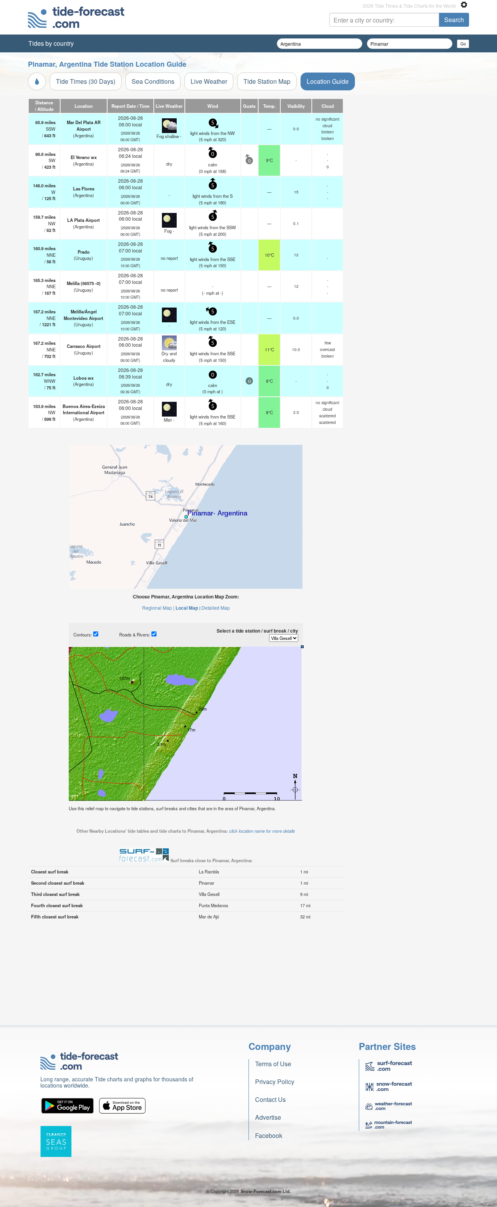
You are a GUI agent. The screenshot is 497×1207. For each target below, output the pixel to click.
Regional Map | (158, 607)
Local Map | (188, 607)
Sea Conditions (153, 81)
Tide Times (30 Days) (85, 81)
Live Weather (209, 81)
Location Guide (328, 81)
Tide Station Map (266, 81)
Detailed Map (216, 607)
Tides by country (51, 43)
